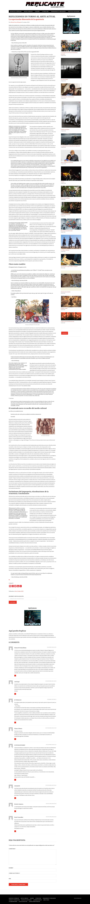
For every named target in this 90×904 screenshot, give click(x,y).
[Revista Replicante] (45, 5)
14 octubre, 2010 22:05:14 (51, 803)
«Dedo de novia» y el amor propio (67, 96)
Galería (37, 11)
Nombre (11, 867)
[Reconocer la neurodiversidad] (71, 224)
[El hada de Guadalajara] (71, 191)
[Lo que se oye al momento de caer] (71, 316)
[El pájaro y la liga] (71, 302)
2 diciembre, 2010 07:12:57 (51, 744)
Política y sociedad (73, 11)
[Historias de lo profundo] (71, 280)
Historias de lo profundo (65, 291)
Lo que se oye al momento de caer (67, 321)
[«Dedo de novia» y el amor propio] (71, 89)
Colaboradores (13, 901)
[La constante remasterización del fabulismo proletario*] (71, 46)
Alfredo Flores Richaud (16, 22)
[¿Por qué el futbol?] (71, 68)
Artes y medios (28, 11)
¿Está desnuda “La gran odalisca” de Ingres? (69, 266)
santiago (17, 681)
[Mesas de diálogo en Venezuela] (71, 156)
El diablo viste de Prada (65, 214)
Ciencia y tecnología (14, 899)
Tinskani (62, 181)
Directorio (46, 899)
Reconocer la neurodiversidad (66, 230)
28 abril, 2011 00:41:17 (52, 699)
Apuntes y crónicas (15, 11)
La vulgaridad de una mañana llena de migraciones (70, 145)
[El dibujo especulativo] (71, 115)
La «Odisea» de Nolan (65, 250)
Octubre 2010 (20, 591)
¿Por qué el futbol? (64, 79)
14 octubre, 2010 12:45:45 (51, 816)
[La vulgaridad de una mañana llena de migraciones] (71, 139)
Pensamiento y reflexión (58, 11)
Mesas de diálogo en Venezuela (67, 162)
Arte (16, 591)
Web (10, 878)
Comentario (12, 848)
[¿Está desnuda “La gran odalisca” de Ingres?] (71, 260)
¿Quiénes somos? (37, 899)
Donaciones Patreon (34, 901)
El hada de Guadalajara (65, 198)
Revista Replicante (77, 898)
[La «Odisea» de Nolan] (71, 242)
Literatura (45, 11)
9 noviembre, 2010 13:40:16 (51, 785)
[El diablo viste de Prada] (71, 208)
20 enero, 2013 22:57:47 (52, 647)
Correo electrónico (14, 873)
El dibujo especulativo (65, 129)
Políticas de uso (23, 901)
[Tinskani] (71, 173)
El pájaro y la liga (64, 308)
